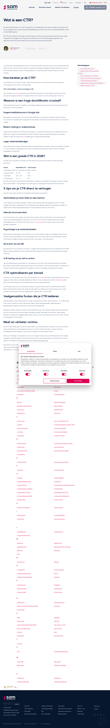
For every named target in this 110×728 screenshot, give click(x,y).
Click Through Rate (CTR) (61, 421)
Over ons (55, 2)
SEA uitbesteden (45, 714)
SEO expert (28, 711)
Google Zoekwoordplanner (24, 496)
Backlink (19, 402)
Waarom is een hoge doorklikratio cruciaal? (88, 72)
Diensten (32, 7)
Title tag (19, 643)
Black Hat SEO (58, 406)
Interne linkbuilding (59, 515)
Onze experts (80, 714)
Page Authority (21, 585)
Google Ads (16, 93)
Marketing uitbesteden (30, 714)
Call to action (21, 421)
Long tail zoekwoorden (23, 535)
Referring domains (59, 602)
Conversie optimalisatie (60, 432)
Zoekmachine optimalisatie (65, 708)
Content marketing (22, 428)
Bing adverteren (62, 714)
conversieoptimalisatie (40, 222)
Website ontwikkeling (62, 7)
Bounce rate (20, 409)
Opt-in (56, 573)
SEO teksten (20, 621)
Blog (85, 2)
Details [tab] (55, 351)
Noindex (56, 562)
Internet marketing (59, 519)
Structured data (58, 636)
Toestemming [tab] (31, 351)
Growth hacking (58, 499)
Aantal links (20, 387)
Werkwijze (80, 711)
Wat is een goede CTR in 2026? (89, 76)
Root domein (20, 610)
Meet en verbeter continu (87, 85)
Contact (76, 7)
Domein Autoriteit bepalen (61, 451)
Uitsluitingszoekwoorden (61, 651)
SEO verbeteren (29, 708)
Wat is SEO (57, 662)
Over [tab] (79, 351)
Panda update (58, 588)
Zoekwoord (57, 678)
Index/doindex (21, 515)
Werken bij (63, 2)
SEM (18, 617)
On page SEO (21, 570)
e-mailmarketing (58, 280)
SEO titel (56, 621)
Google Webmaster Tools (61, 492)
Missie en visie (81, 708)
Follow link (20, 470)
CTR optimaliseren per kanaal (89, 81)
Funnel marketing (59, 470)
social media (43, 277)
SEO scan (27, 706)
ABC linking (57, 387)
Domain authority (59, 447)
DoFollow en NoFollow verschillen (63, 443)
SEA (42, 711)
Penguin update (21, 592)
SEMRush (57, 617)
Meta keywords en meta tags (62, 547)
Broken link (57, 413)
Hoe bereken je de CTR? (87, 68)
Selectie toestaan (54, 381)
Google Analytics (22, 485)
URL (18, 651)
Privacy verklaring (45, 723)
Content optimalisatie (60, 428)
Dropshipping (21, 454)
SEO (23, 136)
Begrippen (78, 2)
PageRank (57, 585)
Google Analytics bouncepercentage (64, 485)
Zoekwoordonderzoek (60, 682)
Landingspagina (21, 532)
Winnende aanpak (45, 7)
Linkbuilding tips (58, 532)
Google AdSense (59, 478)
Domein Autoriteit (22, 451)
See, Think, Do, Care (59, 625)
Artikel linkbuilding (59, 394)
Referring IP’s (21, 602)
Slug (55, 632)
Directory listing (21, 443)
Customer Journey (59, 435)
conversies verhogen (18, 349)
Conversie (20, 432)
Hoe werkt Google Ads (23, 507)
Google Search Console (23, 492)
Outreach (57, 577)
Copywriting (20, 435)
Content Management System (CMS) (64, 424)
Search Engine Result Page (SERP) (26, 625)
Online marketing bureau (24, 573)
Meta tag (19, 550)
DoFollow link (21, 447)
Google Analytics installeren (24, 489)
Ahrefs (56, 391)
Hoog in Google (58, 507)
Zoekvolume (20, 678)
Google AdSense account (24, 481)
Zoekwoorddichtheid (23, 682)
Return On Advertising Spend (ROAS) (27, 606)
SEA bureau (61, 706)
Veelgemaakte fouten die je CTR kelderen (92, 83)
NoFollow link (21, 562)
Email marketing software (61, 462)
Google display (21, 499)
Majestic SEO (58, 543)
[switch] (46, 374)
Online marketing (59, 570)
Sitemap (19, 632)
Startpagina (20, 636)
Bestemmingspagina (59, 402)
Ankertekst (20, 394)
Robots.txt (57, 606)
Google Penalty (58, 489)
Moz (18, 554)
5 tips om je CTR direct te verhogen (90, 78)
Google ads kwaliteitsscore (61, 496)
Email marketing (21, 462)
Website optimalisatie (60, 665)
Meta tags (57, 550)
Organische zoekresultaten (24, 577)
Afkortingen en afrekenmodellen (26, 391)
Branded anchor (58, 409)
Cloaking (19, 424)
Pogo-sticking (58, 592)
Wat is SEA (20, 662)
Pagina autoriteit (21, 588)
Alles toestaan (78, 381)
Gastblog (19, 478)
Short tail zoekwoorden (23, 628)
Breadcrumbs (21, 413)
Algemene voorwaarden (30, 723)
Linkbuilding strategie (47, 708)
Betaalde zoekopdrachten (24, 406)
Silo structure (58, 628)
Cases (71, 2)
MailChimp (20, 543)
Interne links (20, 519)
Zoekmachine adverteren (64, 711)
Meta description (22, 547)
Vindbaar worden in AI (97, 7)
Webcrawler (20, 665)
